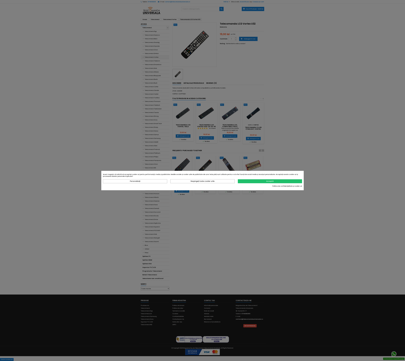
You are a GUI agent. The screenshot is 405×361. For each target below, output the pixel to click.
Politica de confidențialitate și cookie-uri (287, 186)
